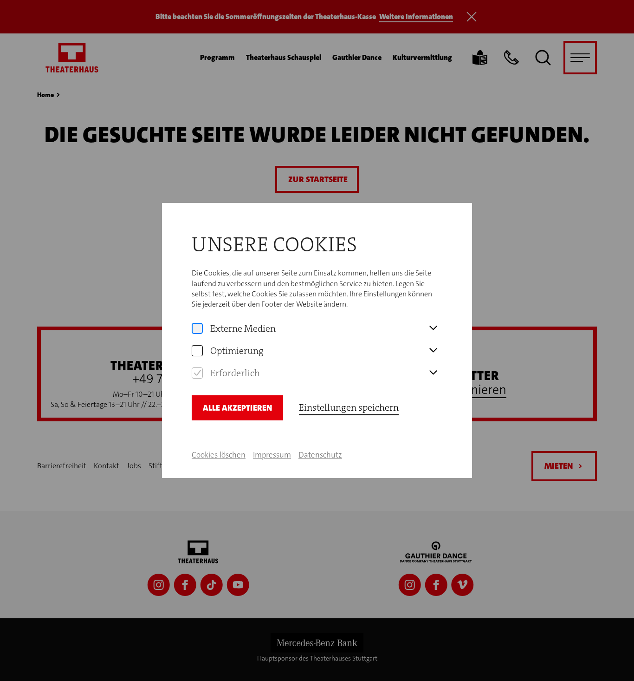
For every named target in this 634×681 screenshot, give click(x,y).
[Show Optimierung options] (433, 350)
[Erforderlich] (197, 373)
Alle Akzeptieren (237, 407)
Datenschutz (320, 455)
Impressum (272, 455)
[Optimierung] (197, 350)
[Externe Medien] (197, 328)
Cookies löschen (219, 455)
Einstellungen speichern (349, 407)
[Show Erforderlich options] (433, 373)
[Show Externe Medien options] (433, 328)
